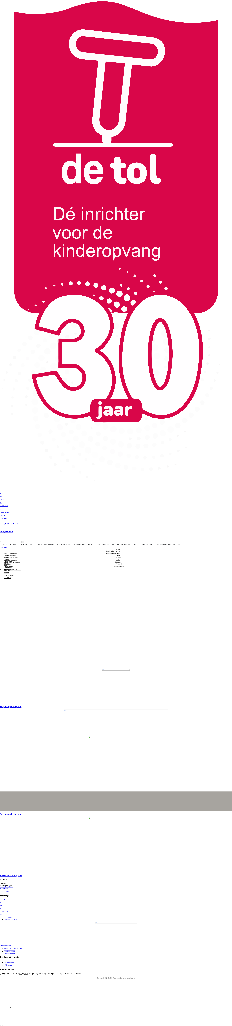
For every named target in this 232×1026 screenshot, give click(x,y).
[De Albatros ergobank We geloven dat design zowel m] (135, 799)
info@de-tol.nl (6, 531)
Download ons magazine (11, 875)
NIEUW (2, 493)
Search (2, 542)
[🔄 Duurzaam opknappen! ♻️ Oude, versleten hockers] (213, 798)
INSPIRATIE (4, 506)
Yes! (1, 509)
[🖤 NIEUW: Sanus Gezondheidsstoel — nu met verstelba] (58, 801)
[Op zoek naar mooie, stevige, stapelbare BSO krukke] (97, 794)
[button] (116, 568)
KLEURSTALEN (5, 512)
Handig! (2, 515)
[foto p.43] (87, 668)
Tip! (1, 496)
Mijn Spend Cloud (5, 945)
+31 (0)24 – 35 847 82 (6, 887)
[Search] (22, 542)
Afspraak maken (4, 891)
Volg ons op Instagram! (10, 706)
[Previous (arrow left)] (0, 1025)
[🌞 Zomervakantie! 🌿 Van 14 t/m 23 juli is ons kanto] (174, 798)
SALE (2, 499)
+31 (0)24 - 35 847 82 (9, 524)
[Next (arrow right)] (2, 1025)
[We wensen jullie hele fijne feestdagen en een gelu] (19, 794)
